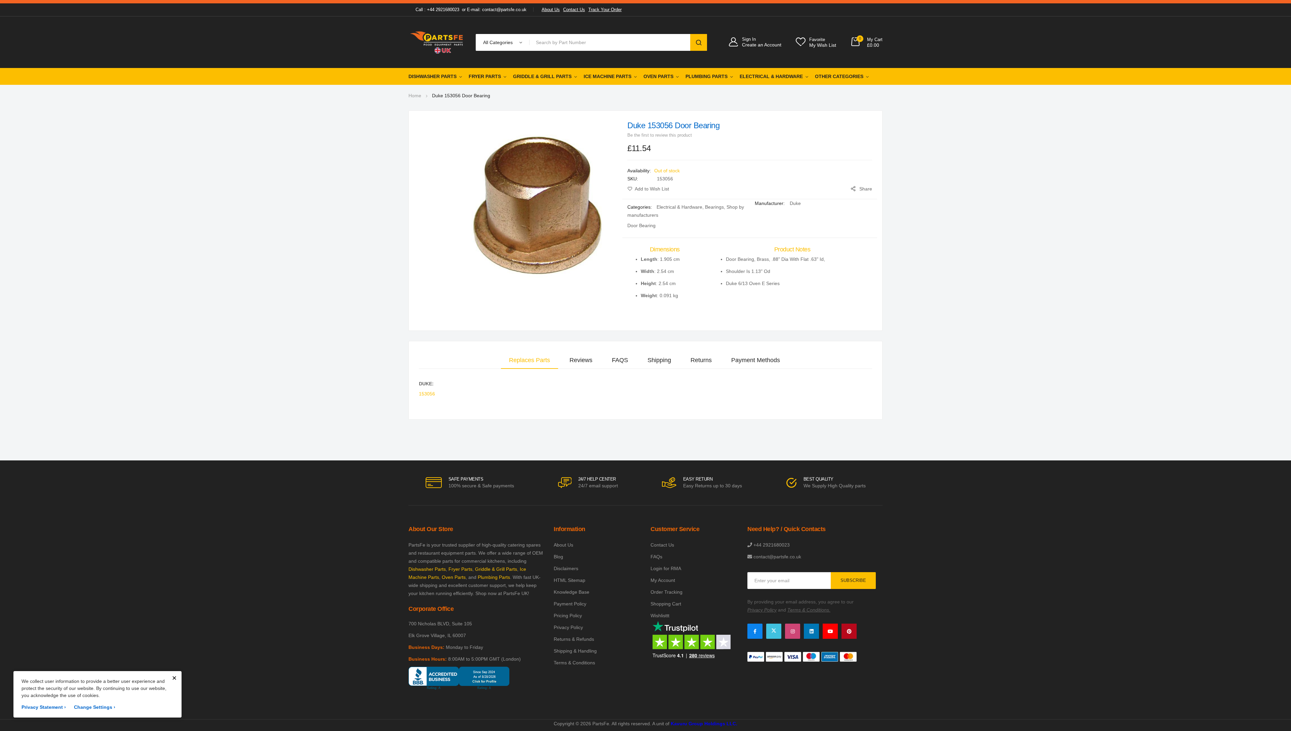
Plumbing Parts (707, 76)
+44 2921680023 (771, 545)
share (865, 189)
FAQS (620, 360)
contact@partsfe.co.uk (777, 556)
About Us (551, 9)
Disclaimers (566, 568)
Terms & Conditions (574, 662)
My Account (663, 580)
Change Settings (94, 707)
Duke (795, 203)
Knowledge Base (571, 592)
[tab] (529, 360)
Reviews (581, 360)
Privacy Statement (44, 707)
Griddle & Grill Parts (542, 76)
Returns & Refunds (574, 639)
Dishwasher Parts (432, 76)
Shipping (659, 360)
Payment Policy (570, 603)
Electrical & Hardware (771, 76)
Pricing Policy (568, 615)
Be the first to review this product (659, 135)
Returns (701, 360)
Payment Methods (755, 360)
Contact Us (574, 9)
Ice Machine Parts (607, 76)
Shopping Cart (666, 603)
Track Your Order (605, 9)
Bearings (714, 207)
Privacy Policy (568, 627)
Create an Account (761, 44)
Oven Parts (658, 76)
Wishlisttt (660, 615)
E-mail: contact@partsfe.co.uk (496, 9)
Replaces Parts (529, 360)
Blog (558, 556)
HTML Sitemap (569, 580)
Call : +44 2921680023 (437, 9)
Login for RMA (666, 568)
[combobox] (611, 42)
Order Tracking (666, 592)
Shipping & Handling (575, 651)
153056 (427, 393)
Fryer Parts (485, 76)
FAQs (656, 556)
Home (414, 95)
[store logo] (437, 42)
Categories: (640, 207)
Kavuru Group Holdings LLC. (704, 723)
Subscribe (853, 580)
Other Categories (839, 76)
